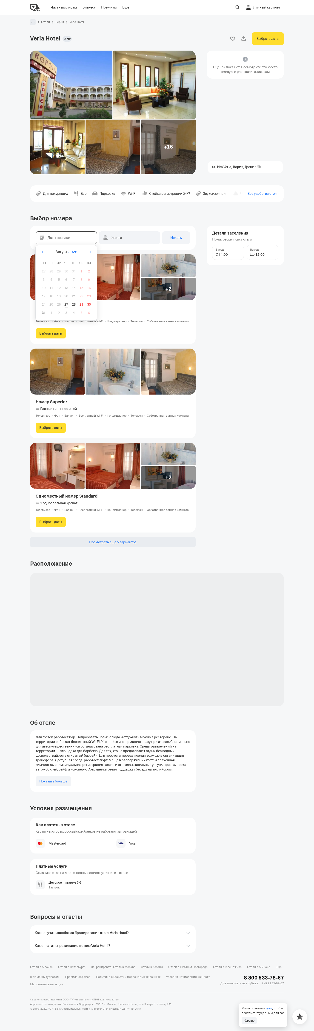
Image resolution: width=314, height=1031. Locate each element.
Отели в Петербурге (72, 967)
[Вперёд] (90, 252)
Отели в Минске (258, 967)
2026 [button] (72, 252)
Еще (279, 967)
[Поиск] (237, 7)
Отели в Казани (152, 967)
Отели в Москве (41, 967)
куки (268, 1008)
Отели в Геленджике (227, 967)
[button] (33, 22)
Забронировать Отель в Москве (113, 967)
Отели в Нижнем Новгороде (188, 967)
